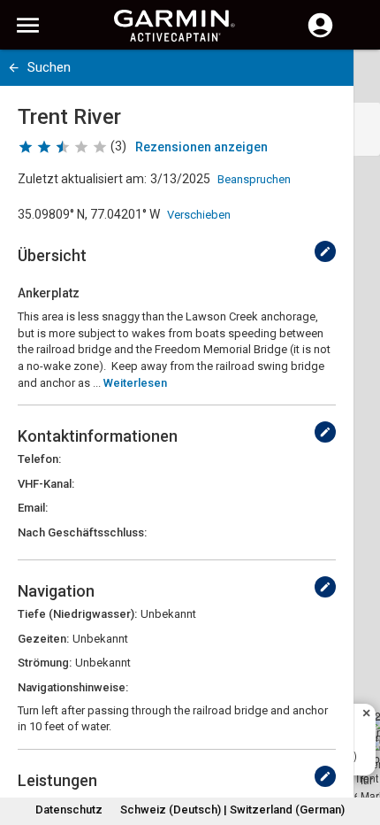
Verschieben (199, 214)
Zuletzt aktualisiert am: (82, 179)
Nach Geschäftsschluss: (82, 532)
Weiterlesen (135, 382)
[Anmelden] (320, 35)
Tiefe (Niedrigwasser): (77, 614)
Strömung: (45, 662)
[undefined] (325, 251)
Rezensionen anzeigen (201, 147)
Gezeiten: (43, 638)
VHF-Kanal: (46, 483)
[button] (358, 744)
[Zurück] (13, 68)
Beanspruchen (254, 179)
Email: (33, 507)
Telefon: (39, 459)
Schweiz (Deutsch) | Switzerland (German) (232, 809)
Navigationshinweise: (73, 687)
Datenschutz (69, 809)
